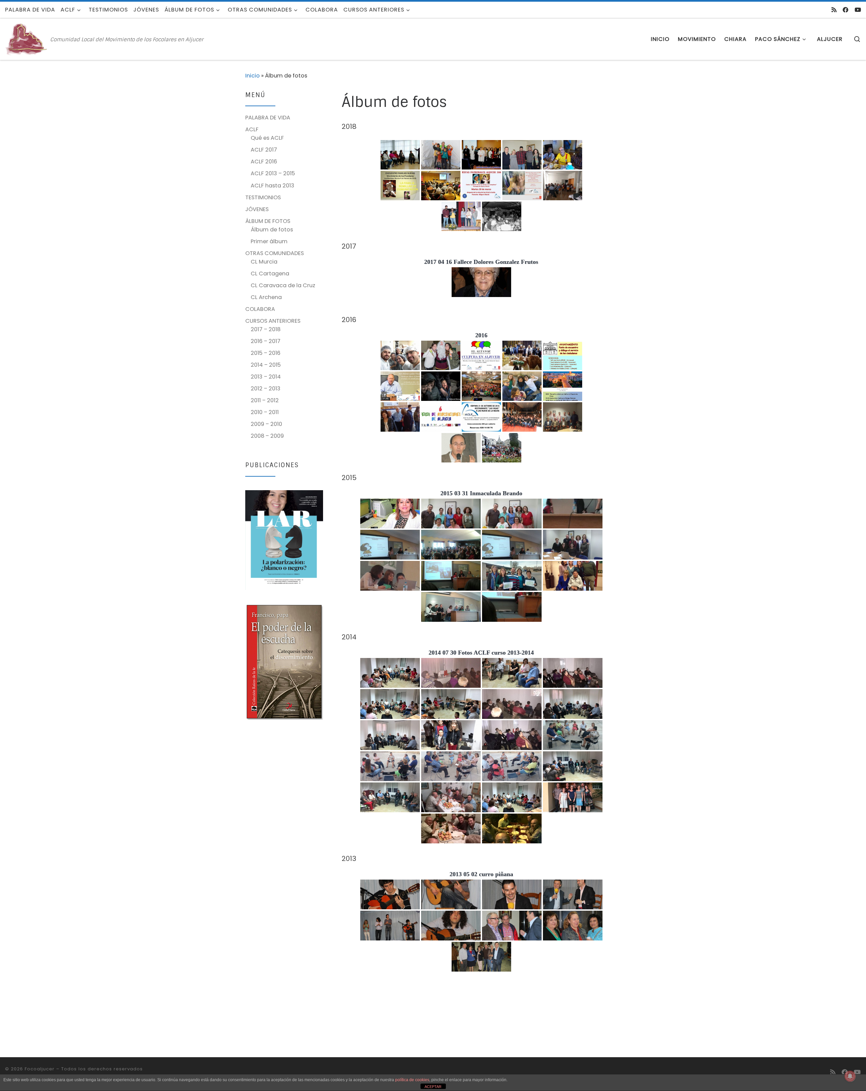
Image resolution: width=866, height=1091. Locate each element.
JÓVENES (257, 209)
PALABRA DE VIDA (267, 117)
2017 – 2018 (265, 329)
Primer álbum (269, 241)
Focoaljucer (39, 1069)
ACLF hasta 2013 (272, 185)
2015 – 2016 (265, 353)
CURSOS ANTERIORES (272, 321)
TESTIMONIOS (263, 197)
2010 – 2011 (265, 412)
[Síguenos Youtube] (857, 9)
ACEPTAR (433, 1087)
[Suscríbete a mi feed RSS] (834, 9)
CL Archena (266, 297)
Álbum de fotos (272, 229)
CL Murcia (264, 262)
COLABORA (260, 309)
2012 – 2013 (265, 388)
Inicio (252, 75)
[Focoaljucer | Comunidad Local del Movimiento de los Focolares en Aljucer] (26, 39)
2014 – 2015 (266, 365)
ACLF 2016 (264, 161)
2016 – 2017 (265, 341)
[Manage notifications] (850, 1076)
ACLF (251, 129)
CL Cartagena (270, 273)
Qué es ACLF (267, 138)
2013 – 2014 (266, 377)
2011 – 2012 (265, 400)
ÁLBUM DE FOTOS (267, 221)
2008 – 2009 (267, 436)
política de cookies (412, 1079)
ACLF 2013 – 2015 (273, 173)
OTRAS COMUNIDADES (274, 253)
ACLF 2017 (264, 150)
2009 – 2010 (266, 424)
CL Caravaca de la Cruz (283, 285)
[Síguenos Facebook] (845, 9)
